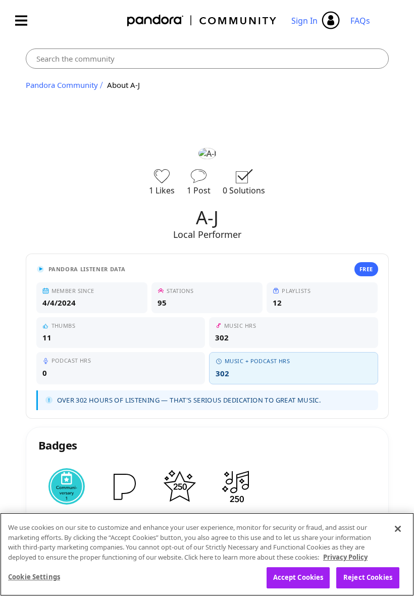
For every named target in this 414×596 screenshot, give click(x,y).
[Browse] (26, 20)
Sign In (304, 20)
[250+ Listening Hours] (180, 486)
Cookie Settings (34, 576)
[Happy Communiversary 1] (66, 486)
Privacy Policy (345, 557)
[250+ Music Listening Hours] (236, 486)
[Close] (398, 529)
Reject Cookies (367, 577)
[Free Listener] (123, 486)
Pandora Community (202, 20)
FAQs (360, 20)
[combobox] (207, 58)
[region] (207, 554)
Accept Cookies (298, 577)
